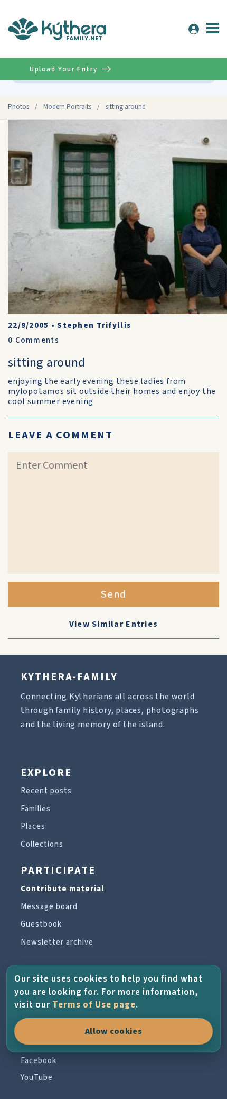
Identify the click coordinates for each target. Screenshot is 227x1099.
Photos (18, 107)
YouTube (37, 1077)
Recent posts (46, 790)
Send (114, 594)
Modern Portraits (67, 107)
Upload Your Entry (63, 69)
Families (36, 808)
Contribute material (62, 888)
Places (33, 826)
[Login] (193, 29)
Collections (42, 844)
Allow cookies (113, 1031)
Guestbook (41, 924)
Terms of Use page (94, 1005)
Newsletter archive (57, 942)
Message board (49, 906)
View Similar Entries (113, 624)
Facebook (38, 1060)
